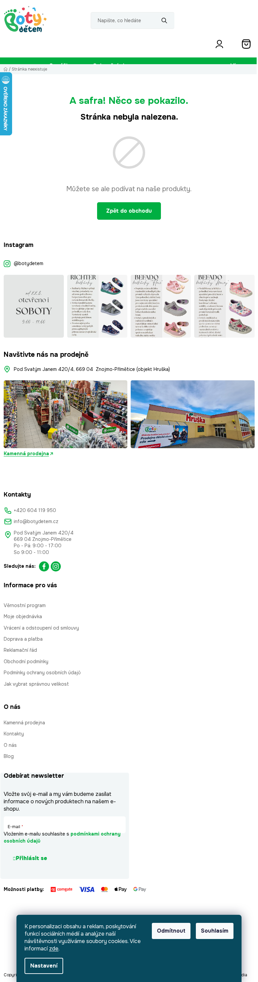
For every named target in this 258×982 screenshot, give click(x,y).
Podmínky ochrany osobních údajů (42, 673)
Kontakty (14, 734)
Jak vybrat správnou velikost (36, 684)
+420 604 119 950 (35, 510)
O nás (10, 745)
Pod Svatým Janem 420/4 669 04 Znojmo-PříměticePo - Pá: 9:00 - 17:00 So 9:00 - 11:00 (44, 542)
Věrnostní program (25, 605)
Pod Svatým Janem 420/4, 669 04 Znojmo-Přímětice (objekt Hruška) (92, 369)
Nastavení (43, 965)
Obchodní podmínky (26, 661)
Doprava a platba (23, 639)
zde (53, 948)
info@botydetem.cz (36, 521)
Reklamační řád (20, 650)
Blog (9, 756)
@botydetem (28, 263)
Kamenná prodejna (26, 454)
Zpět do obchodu (129, 210)
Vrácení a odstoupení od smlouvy (41, 628)
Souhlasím (214, 930)
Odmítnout (171, 930)
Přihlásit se (31, 858)
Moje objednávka (23, 616)
